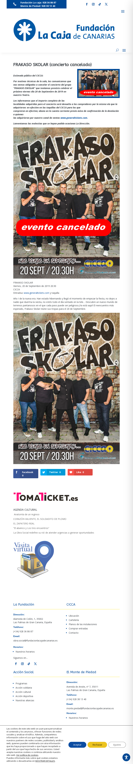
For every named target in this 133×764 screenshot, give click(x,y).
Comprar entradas (78, 628)
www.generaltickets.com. (74, 117)
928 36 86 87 (49, 2)
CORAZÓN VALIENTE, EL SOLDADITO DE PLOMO (39, 518)
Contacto (74, 632)
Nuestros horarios (25, 651)
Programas (21, 683)
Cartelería (74, 620)
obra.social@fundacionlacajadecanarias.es (35, 640)
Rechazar (97, 744)
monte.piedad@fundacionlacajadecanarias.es (90, 708)
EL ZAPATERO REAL (24, 523)
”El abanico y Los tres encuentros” (31, 528)
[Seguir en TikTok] (99, 4)
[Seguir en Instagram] (93, 4)
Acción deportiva (24, 696)
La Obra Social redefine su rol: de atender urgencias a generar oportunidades (53, 532)
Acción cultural (23, 691)
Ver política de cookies (27, 755)
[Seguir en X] (106, 4)
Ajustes (117, 744)
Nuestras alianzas (25, 700)
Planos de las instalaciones (83, 624)
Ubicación (74, 615)
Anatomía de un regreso (26, 514)
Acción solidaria (24, 687)
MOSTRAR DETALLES (45, 760)
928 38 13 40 (48, 5)
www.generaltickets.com (36, 292)
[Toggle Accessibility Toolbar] (126, 757)
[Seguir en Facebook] (86, 4)
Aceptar (77, 744)
